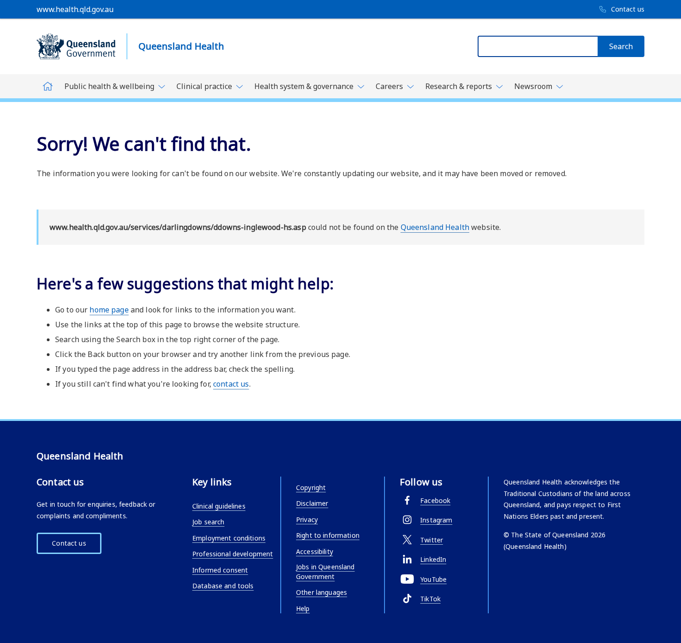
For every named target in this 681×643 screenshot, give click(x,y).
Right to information (327, 535)
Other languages (321, 592)
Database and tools (223, 585)
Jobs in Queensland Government (325, 571)
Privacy (307, 519)
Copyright (311, 487)
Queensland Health (435, 227)
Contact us (69, 543)
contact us (231, 384)
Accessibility (314, 551)
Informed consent (220, 570)
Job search (208, 521)
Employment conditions (228, 538)
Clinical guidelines (219, 506)
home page (108, 310)
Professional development (232, 553)
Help (303, 608)
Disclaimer (312, 503)
